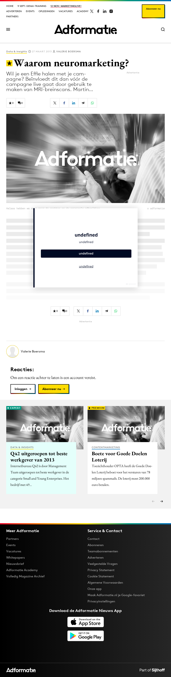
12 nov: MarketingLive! (66, 6)
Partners (12, 16)
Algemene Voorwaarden (105, 582)
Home (9, 6)
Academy (82, 11)
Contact (93, 539)
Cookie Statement (101, 576)
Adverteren (14, 11)
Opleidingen (46, 11)
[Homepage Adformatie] (85, 29)
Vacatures (66, 11)
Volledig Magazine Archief (25, 576)
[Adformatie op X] (91, 11)
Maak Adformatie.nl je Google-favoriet (116, 595)
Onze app (95, 589)
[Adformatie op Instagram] (111, 11)
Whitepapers (15, 557)
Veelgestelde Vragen (103, 564)
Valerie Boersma (68, 51)
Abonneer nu (153, 8)
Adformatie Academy (22, 570)
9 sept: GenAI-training (32, 6)
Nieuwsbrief (15, 564)
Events (30, 11)
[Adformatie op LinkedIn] (104, 11)
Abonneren (96, 545)
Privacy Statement (101, 570)
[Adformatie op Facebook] (98, 11)
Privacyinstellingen (101, 601)
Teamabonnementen (103, 551)
